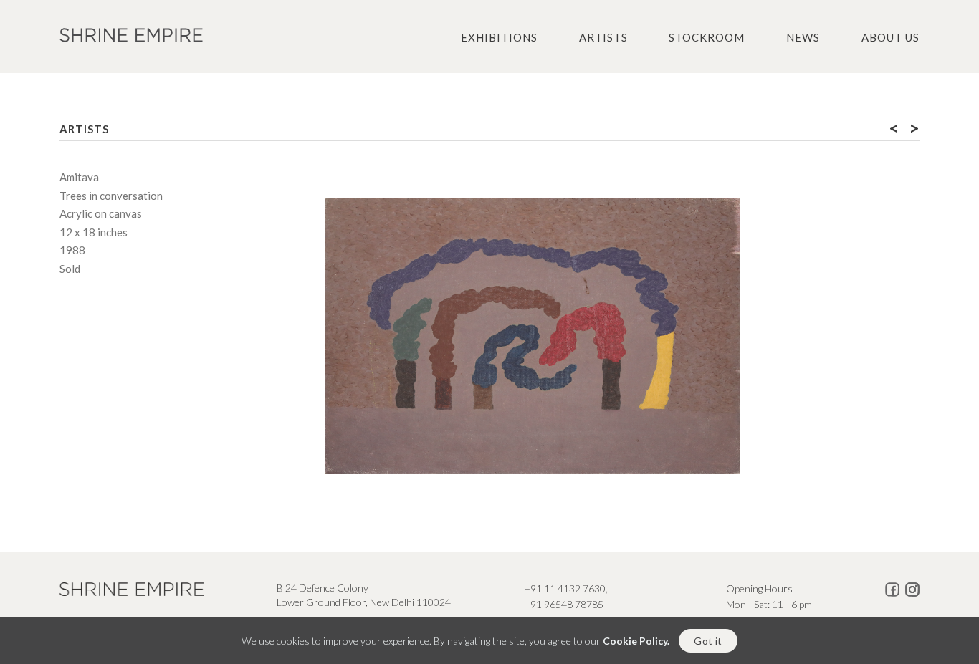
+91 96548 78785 (563, 604)
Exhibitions (499, 37)
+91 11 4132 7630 (565, 588)
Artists (603, 37)
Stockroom (707, 37)
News (803, 37)
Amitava (79, 176)
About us (890, 37)
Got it (708, 641)
